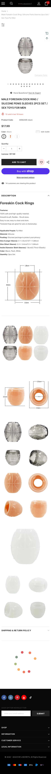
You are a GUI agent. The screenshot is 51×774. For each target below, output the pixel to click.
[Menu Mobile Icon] (3, 3)
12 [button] (37, 84)
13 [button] (40, 84)
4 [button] (16, 84)
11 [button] (35, 84)
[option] (25, 55)
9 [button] (29, 84)
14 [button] (43, 84)
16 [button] (24, 86)
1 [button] (8, 84)
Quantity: (5, 144)
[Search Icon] (11, 3)
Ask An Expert (35, 93)
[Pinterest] (17, 697)
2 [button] (10, 84)
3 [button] (13, 84)
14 (7, 183)
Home (3, 11)
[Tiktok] (30, 697)
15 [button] (21, 86)
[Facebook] (4, 697)
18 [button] (29, 86)
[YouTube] (23, 697)
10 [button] (32, 84)
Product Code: (7, 120)
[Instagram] (10, 697)
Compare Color (41, 75)
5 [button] (18, 84)
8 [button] (26, 84)
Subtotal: (5, 154)
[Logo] (25, 3)
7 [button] (24, 84)
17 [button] (26, 86)
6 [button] (21, 84)
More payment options (25, 177)
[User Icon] (38, 3)
